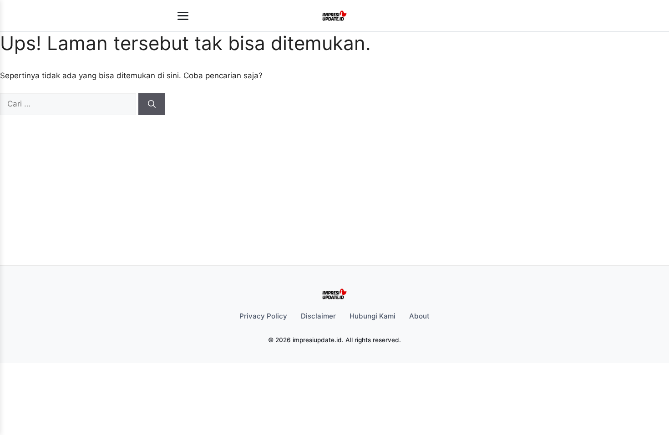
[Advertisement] (329, 183)
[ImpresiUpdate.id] (334, 15)
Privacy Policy (263, 316)
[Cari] (151, 104)
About (419, 316)
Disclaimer (318, 316)
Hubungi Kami (372, 316)
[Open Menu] (182, 16)
